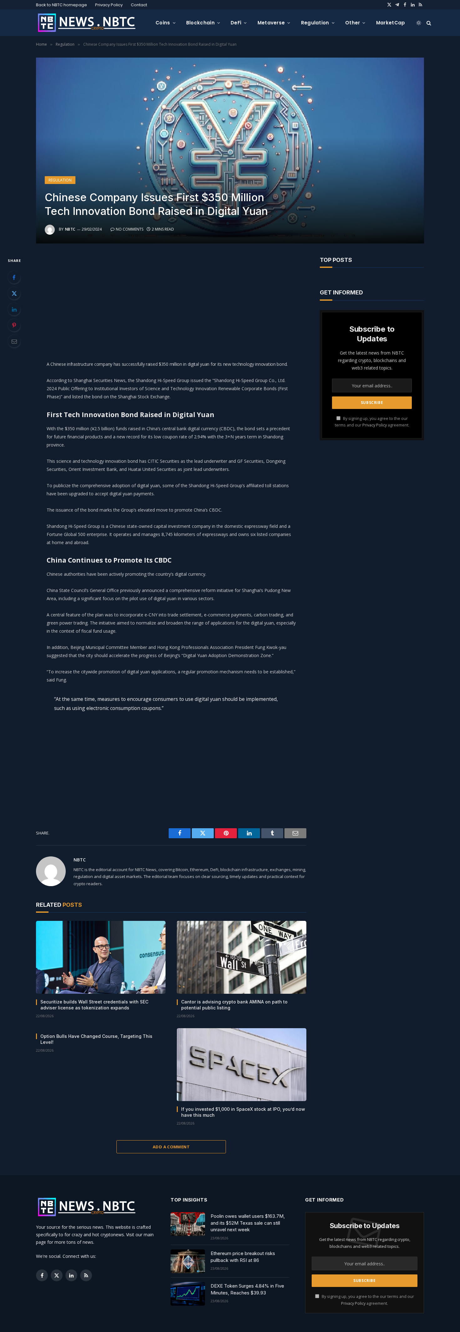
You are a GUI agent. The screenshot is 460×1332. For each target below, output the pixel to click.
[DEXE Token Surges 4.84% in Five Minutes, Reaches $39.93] (188, 1294)
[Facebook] (14, 277)
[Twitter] (14, 293)
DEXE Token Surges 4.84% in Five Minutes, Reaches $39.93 (247, 1289)
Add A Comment (171, 1147)
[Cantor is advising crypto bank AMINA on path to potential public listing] (241, 957)
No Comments (129, 229)
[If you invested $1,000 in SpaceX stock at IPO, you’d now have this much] (241, 1064)
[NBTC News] (91, 23)
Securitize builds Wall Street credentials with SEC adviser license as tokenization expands (94, 1004)
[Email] (14, 341)
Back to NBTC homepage (61, 5)
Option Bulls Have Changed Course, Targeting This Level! (96, 1039)
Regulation (315, 22)
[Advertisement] (171, 300)
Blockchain (200, 22)
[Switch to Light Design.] (418, 22)
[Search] (428, 23)
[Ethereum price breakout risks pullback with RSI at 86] (188, 1261)
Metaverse (271, 22)
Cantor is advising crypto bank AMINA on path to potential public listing (234, 1004)
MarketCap (390, 22)
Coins (163, 22)
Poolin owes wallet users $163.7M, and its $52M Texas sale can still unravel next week (248, 1222)
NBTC (70, 229)
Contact (139, 5)
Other (352, 22)
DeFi (236, 22)
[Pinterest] (14, 325)
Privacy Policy (109, 5)
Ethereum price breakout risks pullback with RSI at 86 (243, 1256)
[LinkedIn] (14, 309)
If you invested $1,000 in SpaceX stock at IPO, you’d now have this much (243, 1112)
